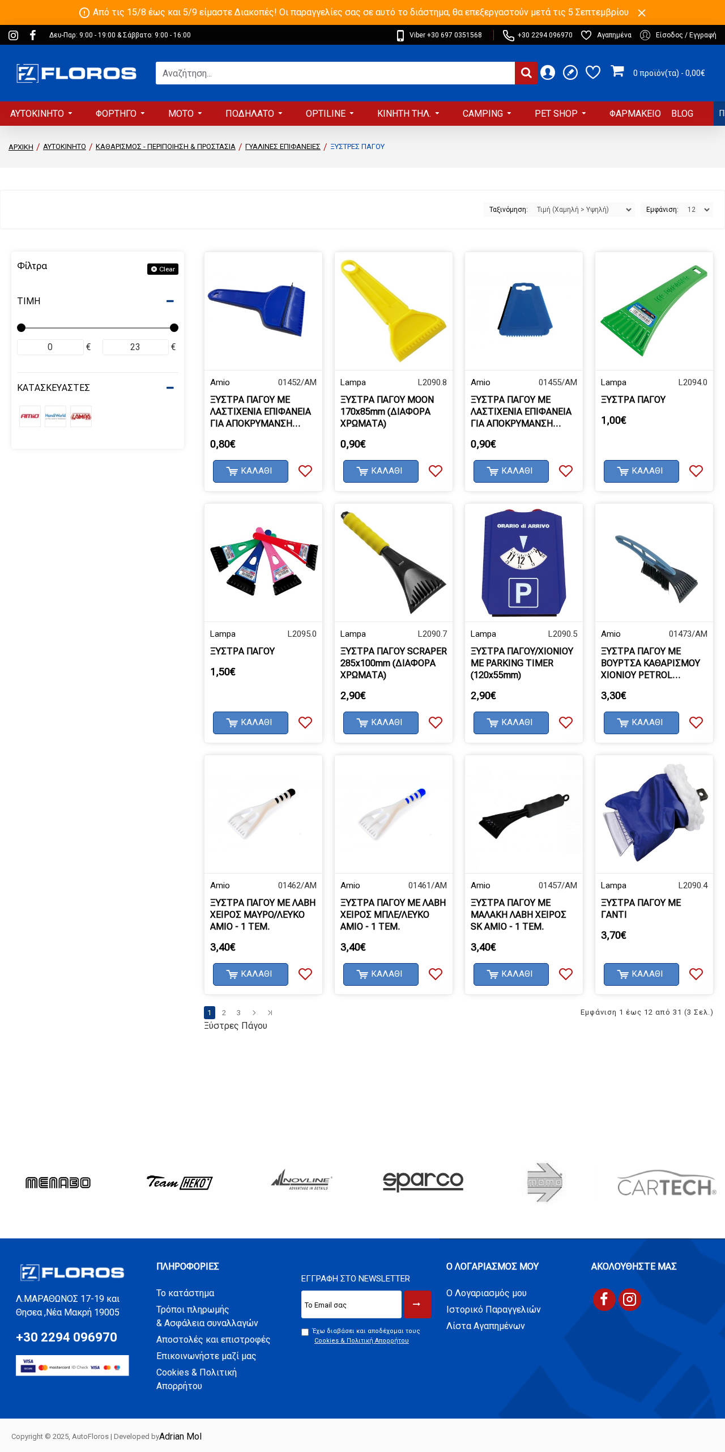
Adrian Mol (180, 1436)
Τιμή (28, 301)
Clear (167, 269)
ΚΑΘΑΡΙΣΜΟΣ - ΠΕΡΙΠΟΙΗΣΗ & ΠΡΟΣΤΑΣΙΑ (166, 146)
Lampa (353, 382)
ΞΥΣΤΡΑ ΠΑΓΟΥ (633, 399)
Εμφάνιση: (662, 210)
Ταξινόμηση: (508, 210)
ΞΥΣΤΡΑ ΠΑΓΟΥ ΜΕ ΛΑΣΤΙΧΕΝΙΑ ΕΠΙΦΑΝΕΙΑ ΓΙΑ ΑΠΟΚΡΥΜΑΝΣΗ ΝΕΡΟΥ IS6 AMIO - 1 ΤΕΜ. (524, 411)
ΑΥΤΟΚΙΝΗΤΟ (64, 146)
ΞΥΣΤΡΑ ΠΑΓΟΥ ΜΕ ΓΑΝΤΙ (641, 908)
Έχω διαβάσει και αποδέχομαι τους (366, 1335)
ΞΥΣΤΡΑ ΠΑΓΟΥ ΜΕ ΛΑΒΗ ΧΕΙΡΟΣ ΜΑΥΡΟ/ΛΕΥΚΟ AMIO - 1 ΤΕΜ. (262, 914)
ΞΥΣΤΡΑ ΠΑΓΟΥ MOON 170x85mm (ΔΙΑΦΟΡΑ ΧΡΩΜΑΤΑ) (387, 411)
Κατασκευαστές (53, 387)
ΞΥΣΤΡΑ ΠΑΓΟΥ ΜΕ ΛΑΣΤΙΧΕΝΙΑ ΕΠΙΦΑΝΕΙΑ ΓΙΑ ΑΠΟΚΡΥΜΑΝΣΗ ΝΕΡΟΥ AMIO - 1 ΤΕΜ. (260, 411)
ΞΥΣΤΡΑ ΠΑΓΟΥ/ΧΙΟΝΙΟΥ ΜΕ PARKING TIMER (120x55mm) (522, 663)
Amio (220, 382)
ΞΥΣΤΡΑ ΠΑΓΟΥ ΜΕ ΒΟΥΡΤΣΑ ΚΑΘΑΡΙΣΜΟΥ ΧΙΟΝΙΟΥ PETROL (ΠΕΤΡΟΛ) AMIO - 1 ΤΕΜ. (652, 663)
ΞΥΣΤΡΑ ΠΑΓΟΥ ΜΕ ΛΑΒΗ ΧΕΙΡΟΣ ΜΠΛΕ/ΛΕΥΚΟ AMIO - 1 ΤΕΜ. (393, 914)
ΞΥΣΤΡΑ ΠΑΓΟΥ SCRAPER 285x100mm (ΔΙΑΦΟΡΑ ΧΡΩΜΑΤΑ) (393, 663)
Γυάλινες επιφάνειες (283, 146)
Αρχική (20, 147)
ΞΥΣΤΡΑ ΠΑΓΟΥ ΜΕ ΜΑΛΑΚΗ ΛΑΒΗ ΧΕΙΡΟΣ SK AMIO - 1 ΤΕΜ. (518, 914)
